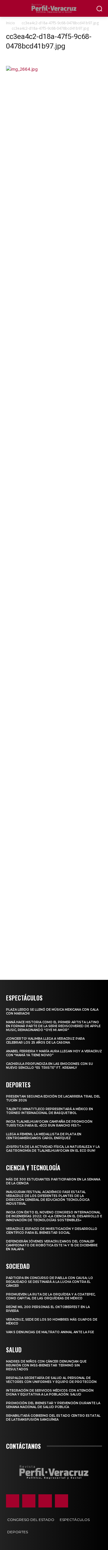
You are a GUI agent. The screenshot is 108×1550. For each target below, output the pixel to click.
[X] (45, 1500)
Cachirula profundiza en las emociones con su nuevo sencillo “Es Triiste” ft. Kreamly (49, 1066)
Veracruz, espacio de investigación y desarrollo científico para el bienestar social (51, 1231)
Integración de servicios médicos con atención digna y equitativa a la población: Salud (50, 1392)
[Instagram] (28, 1500)
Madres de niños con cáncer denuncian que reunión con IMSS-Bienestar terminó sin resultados (46, 1365)
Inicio (10, 22)
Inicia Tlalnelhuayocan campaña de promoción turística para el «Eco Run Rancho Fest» (49, 1123)
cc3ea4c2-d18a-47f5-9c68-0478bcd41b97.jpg (60, 22)
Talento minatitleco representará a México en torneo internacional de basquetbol (49, 1111)
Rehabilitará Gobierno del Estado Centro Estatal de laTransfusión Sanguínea (53, 1418)
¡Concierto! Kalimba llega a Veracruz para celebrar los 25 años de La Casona (45, 1041)
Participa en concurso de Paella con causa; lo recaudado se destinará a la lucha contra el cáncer (49, 1282)
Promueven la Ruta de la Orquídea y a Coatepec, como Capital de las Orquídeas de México (50, 1296)
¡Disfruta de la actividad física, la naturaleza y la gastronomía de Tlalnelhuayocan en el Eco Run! (53, 1149)
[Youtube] (61, 1500)
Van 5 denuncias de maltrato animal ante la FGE (50, 1332)
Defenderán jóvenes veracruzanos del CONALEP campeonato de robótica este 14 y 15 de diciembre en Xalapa (52, 1245)
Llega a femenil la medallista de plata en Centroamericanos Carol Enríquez (43, 1136)
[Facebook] (12, 1500)
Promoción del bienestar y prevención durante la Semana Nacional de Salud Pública (53, 1405)
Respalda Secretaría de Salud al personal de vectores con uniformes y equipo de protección (51, 1380)
